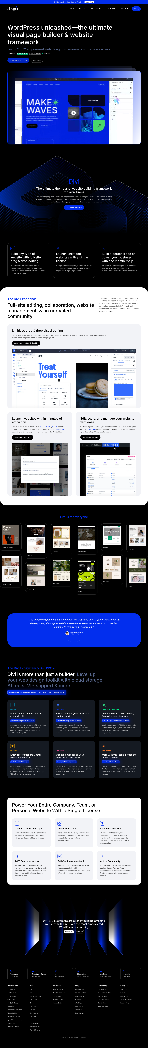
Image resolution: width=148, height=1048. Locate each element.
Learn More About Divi (74, 207)
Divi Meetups (102, 989)
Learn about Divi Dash (90, 437)
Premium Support (13, 1026)
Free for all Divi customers (66, 762)
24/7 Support (57, 996)
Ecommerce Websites (14, 1010)
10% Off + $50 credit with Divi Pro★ (115, 721)
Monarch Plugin (35, 1026)
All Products (97, 9)
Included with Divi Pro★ (20, 762)
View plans (37, 60)
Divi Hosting (34, 1013)
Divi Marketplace (35, 996)
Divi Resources (80, 996)
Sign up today (68, 931)
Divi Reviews (102, 1003)
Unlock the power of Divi (18, 60)
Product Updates (80, 993)
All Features (11, 989)
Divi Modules (11, 993)
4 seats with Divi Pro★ (110, 762)
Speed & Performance (14, 1020)
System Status (57, 1003)
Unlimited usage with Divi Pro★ (22, 721)
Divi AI (54, 427)
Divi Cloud (33, 999)
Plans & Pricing (35, 1030)
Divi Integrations (103, 999)
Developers (11, 1023)
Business (78, 999)
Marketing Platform (13, 1016)
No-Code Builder (12, 1003)
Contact (112, 9)
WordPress (78, 1003)
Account (125, 9)
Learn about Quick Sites (22, 437)
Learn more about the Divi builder (26, 343)
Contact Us (124, 996)
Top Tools (78, 1010)
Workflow (10, 1006)
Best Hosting (79, 1013)
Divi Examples (102, 996)
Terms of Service (125, 999)
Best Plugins (79, 1006)
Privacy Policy (125, 1003)
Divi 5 (32, 993)
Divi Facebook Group (105, 993)
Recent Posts (79, 989)
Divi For (82, 9)
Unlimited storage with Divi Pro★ (69, 721)
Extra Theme (34, 1020)
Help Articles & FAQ (59, 993)
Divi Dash (92, 429)
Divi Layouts (11, 996)
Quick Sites (11, 999)
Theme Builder (12, 1013)
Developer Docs (58, 999)
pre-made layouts (60, 429)
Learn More (89, 2)
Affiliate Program (103, 1006)
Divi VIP (32, 1010)
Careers (123, 993)
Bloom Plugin (34, 1023)
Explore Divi (80, 931)
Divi (72, 9)
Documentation (58, 989)
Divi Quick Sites (45, 427)
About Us (123, 989)
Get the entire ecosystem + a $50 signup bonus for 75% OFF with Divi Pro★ (37, 692)
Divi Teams (33, 1006)
